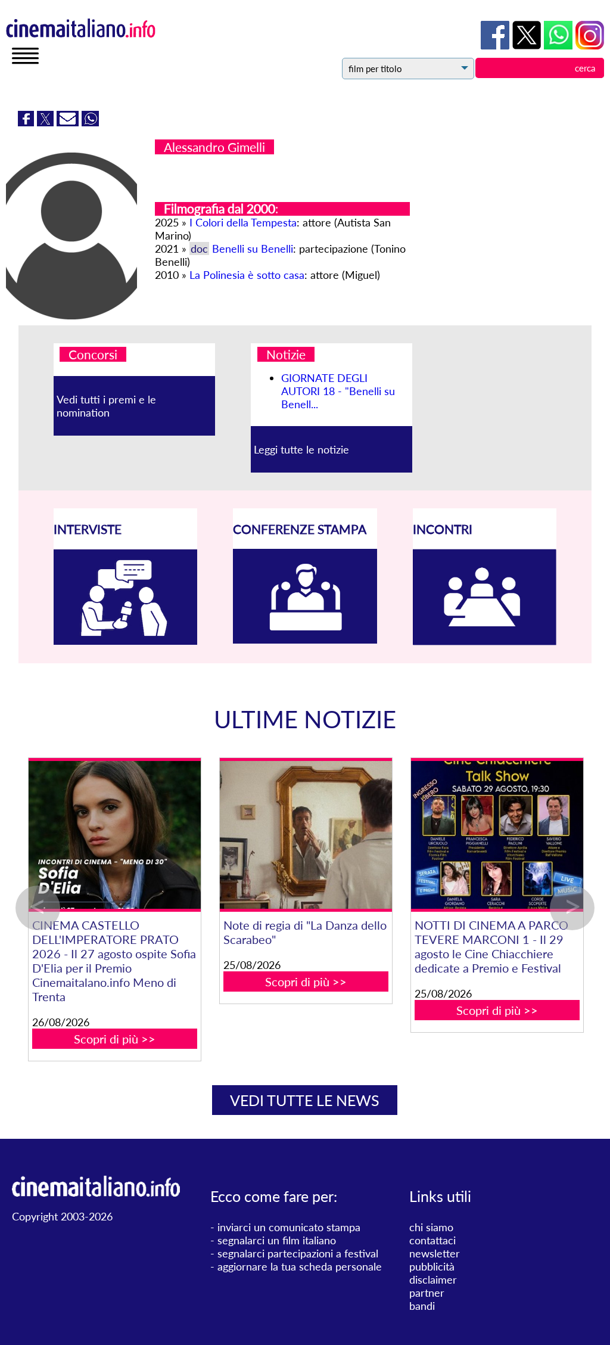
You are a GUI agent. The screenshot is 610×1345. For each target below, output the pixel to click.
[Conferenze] (305, 639)
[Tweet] (47, 122)
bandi (422, 1305)
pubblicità (432, 1266)
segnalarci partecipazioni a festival (297, 1253)
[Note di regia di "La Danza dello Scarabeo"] (454, 835)
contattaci (432, 1240)
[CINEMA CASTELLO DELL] (262, 835)
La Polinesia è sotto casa (246, 274)
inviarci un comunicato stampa (288, 1227)
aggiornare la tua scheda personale (299, 1266)
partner (426, 1292)
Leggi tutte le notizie (301, 449)
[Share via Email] (69, 122)
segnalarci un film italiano (276, 1240)
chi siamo (431, 1227)
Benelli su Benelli (252, 248)
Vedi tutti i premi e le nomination (106, 406)
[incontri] (485, 641)
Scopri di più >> (262, 1039)
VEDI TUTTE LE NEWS (304, 1100)
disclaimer (433, 1279)
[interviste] (126, 640)
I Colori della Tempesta (243, 222)
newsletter (434, 1253)
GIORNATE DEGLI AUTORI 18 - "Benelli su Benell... (338, 391)
